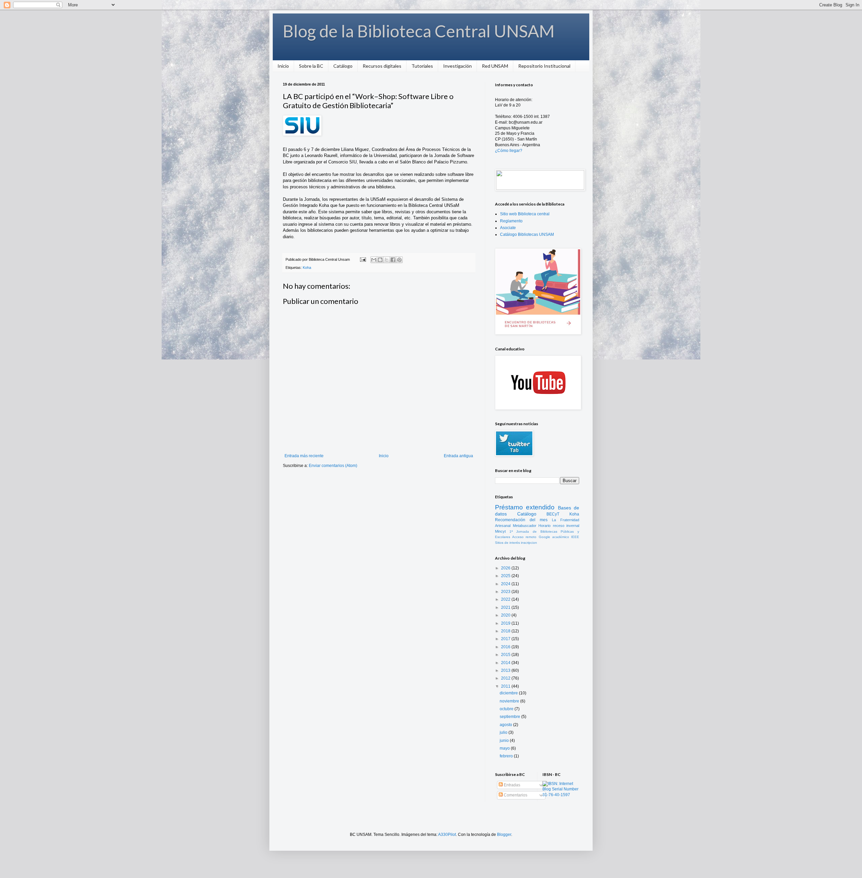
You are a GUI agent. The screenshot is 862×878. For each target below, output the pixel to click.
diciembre (509, 693)
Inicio (283, 66)
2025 (506, 575)
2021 (506, 607)
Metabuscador (524, 526)
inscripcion (529, 542)
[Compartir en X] (386, 259)
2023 (506, 591)
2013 (506, 670)
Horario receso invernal (558, 526)
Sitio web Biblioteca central (525, 214)
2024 (506, 584)
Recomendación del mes (521, 520)
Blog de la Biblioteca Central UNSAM (419, 31)
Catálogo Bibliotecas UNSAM (527, 234)
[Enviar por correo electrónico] (373, 259)
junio (505, 740)
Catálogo (343, 66)
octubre (507, 709)
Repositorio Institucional (544, 66)
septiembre (510, 716)
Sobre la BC (311, 66)
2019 (506, 623)
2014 (506, 662)
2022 (506, 599)
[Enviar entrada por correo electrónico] (362, 259)
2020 (506, 615)
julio (504, 732)
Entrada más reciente (304, 455)
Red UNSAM (495, 66)
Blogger (504, 834)
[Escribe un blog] (380, 259)
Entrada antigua (458, 455)
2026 (506, 568)
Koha (307, 267)
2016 (506, 647)
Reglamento (511, 221)
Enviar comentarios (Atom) (333, 465)
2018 (506, 631)
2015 (506, 654)
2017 (506, 638)
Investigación (457, 66)
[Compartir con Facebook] (393, 259)
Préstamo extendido (525, 507)
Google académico (554, 537)
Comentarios (515, 795)
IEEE (575, 537)
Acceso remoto (524, 537)
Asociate (508, 227)
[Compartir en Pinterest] (399, 259)
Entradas (511, 785)
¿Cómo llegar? (508, 150)
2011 (506, 686)
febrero (507, 756)
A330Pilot (447, 834)
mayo (505, 748)
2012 (506, 678)
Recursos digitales (382, 66)
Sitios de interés (507, 542)
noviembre (510, 701)
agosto (506, 724)
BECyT (552, 514)
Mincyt (500, 531)
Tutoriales (422, 66)
